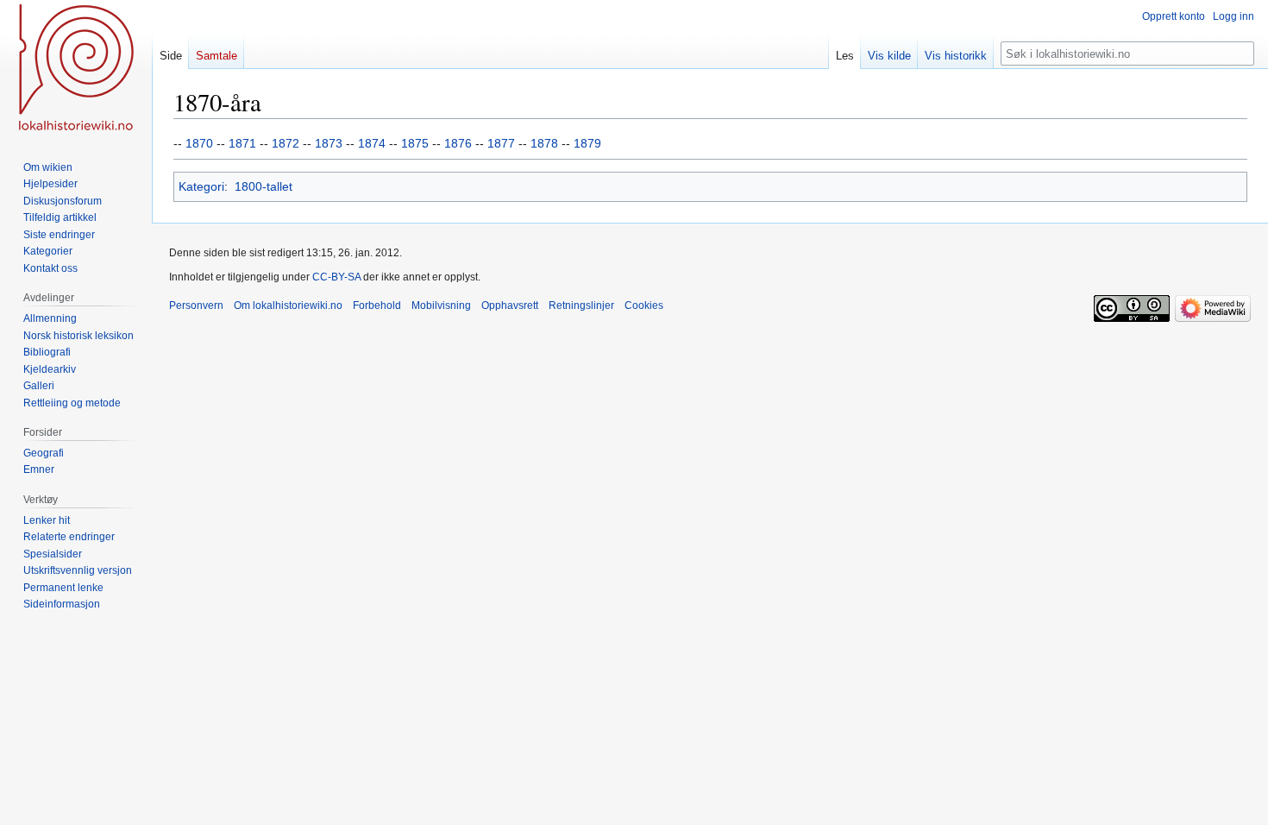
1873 (328, 143)
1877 (501, 143)
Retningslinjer (581, 305)
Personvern (196, 305)
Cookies (644, 305)
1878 (544, 143)
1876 (458, 143)
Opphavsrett (509, 305)
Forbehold (377, 305)
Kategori (201, 186)
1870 (199, 143)
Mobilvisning (441, 305)
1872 (285, 143)
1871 (242, 143)
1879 (587, 143)
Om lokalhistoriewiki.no (288, 305)
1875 (415, 143)
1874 (372, 143)
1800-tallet (263, 186)
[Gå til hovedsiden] (76, 69)
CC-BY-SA (336, 277)
